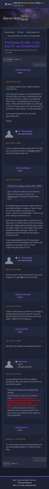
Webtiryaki (28, 482)
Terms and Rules (23, 480)
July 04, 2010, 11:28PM (13, 143)
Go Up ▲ (33, 480)
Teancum (22, 361)
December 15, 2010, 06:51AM (15, 439)
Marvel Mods (12, 18)
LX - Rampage (25, 131)
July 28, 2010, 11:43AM (13, 341)
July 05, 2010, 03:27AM (13, 306)
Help (14, 480)
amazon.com (34, 151)
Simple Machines (30, 485)
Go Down (7, 59)
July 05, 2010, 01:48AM (13, 269)
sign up (20, 5)
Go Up (6, 464)
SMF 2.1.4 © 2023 (19, 485)
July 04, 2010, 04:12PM (13, 82)
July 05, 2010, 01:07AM (13, 180)
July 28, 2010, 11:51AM (13, 374)
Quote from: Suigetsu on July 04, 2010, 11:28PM (25, 186)
